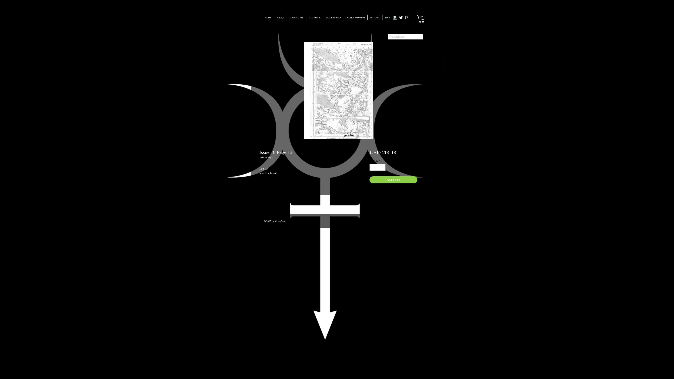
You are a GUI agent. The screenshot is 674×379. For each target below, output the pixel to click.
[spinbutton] (377, 167)
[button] (421, 19)
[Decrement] (372, 167)
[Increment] (383, 167)
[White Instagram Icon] (407, 18)
